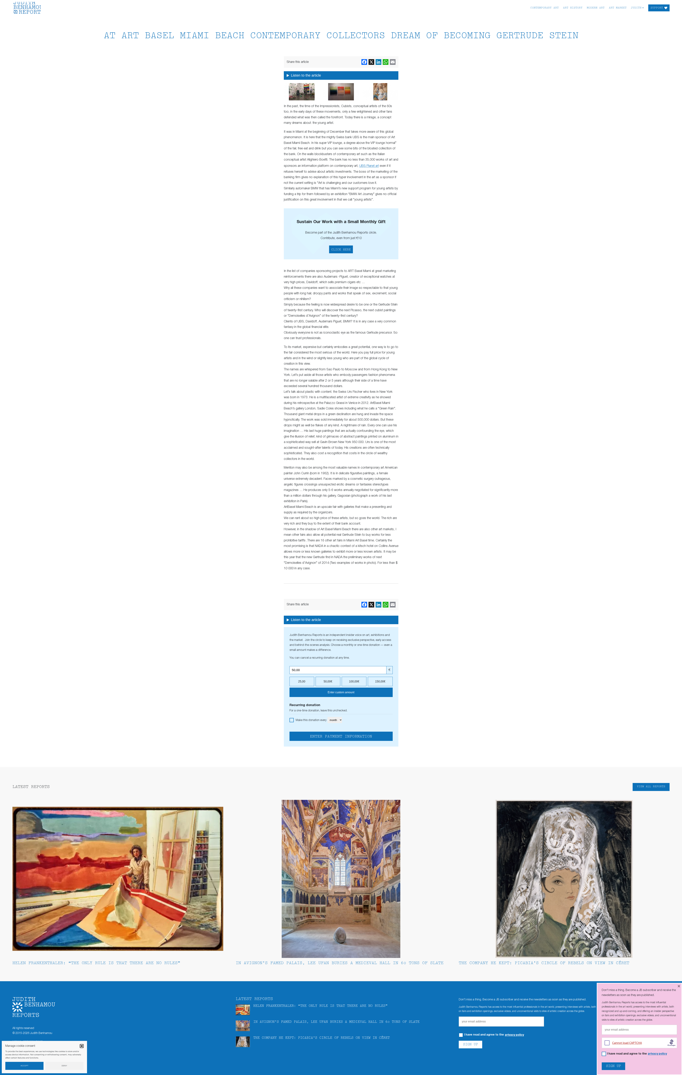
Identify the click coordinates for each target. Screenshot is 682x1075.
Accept (24, 1066)
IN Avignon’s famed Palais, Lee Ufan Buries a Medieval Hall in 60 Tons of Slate (339, 963)
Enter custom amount (341, 692)
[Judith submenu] (643, 8)
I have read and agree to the (494, 1035)
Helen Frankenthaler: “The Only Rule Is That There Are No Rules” (96, 963)
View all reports (651, 786)
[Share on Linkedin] (378, 62)
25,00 (301, 681)
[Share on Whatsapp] (385, 62)
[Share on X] (371, 62)
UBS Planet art (369, 165)
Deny (64, 1066)
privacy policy (514, 1035)
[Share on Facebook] (364, 62)
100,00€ (354, 681)
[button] (81, 1046)
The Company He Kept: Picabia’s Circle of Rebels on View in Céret (544, 963)
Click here (341, 249)
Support (657, 8)
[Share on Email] (393, 62)
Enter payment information (341, 736)
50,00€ (328, 681)
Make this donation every (311, 720)
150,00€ (380, 681)
